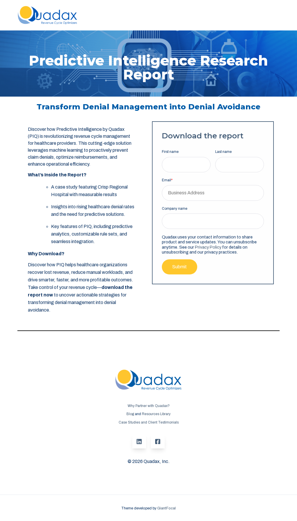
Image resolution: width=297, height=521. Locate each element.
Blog (130, 414)
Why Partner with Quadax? (149, 406)
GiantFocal (166, 508)
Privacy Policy (208, 247)
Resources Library (156, 414)
